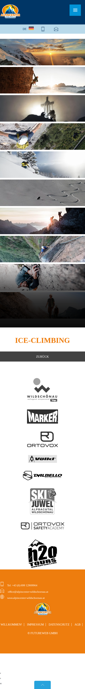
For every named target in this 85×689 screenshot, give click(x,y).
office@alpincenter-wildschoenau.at (27, 591)
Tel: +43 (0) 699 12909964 (22, 585)
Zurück (42, 356)
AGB (77, 624)
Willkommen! (11, 624)
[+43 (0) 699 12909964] (43, 29)
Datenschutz (59, 624)
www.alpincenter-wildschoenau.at (26, 598)
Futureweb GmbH (44, 633)
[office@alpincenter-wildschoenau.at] (56, 29)
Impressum (35, 624)
